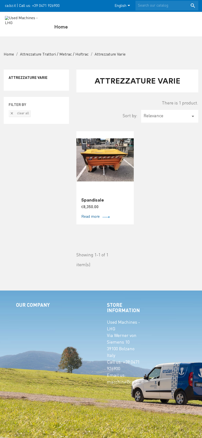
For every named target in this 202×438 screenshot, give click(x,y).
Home (61, 27)
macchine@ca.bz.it (125, 382)
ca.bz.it (10, 6)
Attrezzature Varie (28, 78)
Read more (90, 217)
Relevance (170, 116)
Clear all (19, 113)
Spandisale (92, 200)
